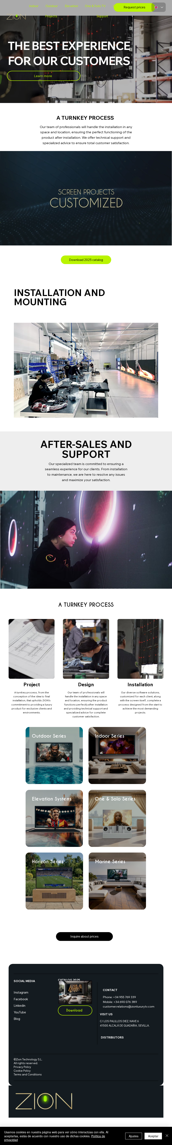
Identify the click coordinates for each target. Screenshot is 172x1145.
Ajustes (133, 1136)
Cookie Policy (26, 1070)
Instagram (21, 992)
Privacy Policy (26, 1067)
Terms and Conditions (28, 1074)
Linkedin (19, 1006)
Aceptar (153, 1136)
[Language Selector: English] (158, 7)
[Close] (166, 1136)
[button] (164, 240)
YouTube (20, 1012)
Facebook (21, 999)
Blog (17, 1019)
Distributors (112, 1037)
